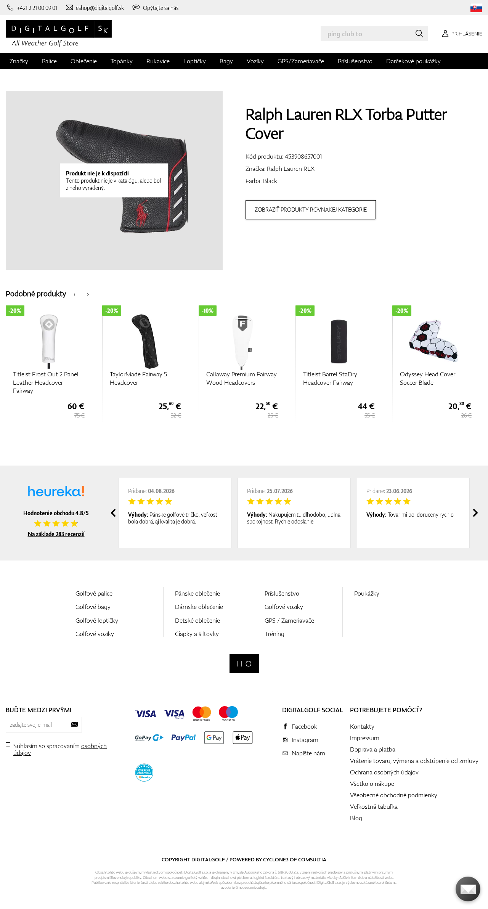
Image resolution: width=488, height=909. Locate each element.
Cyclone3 (276, 859)
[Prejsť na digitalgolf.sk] (476, 8)
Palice (49, 61)
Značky (19, 61)
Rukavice (158, 61)
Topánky (122, 61)
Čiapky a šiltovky (197, 634)
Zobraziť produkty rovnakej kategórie (311, 209)
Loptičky (194, 61)
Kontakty (362, 726)
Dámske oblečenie (199, 606)
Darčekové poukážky (413, 61)
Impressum (364, 738)
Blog (356, 818)
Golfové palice (93, 593)
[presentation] (74, 293)
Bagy (226, 61)
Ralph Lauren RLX (291, 168)
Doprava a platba (372, 749)
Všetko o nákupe (372, 783)
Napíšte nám (308, 753)
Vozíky (255, 61)
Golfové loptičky (96, 620)
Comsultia (312, 859)
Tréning (274, 634)
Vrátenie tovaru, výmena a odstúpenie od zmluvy (414, 760)
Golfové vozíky (94, 634)
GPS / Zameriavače (289, 620)
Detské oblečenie (197, 620)
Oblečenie (84, 61)
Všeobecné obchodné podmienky (393, 795)
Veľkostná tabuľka (374, 806)
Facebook (304, 726)
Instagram (305, 740)
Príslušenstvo (355, 61)
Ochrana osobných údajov (384, 772)
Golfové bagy (93, 606)
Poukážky (366, 593)
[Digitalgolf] (244, 663)
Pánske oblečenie (197, 593)
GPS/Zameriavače (301, 61)
